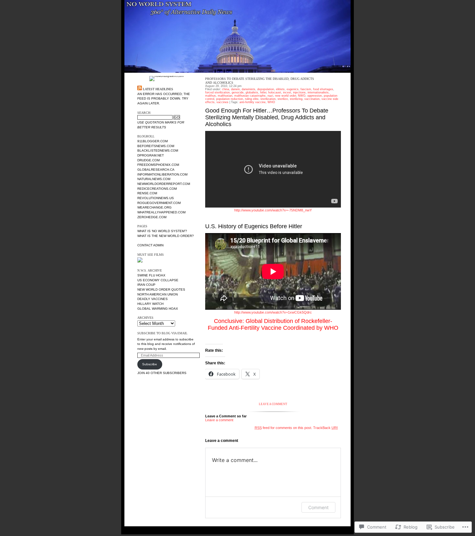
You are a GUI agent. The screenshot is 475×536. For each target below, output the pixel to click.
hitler (263, 92)
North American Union (157, 294)
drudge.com (148, 160)
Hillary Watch (150, 304)
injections (299, 92)
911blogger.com (152, 141)
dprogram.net (150, 155)
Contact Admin (150, 245)
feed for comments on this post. (283, 428)
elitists (280, 89)
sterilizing (296, 99)
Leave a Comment (273, 404)
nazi (270, 95)
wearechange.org (154, 207)
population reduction (229, 99)
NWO (301, 95)
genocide (238, 92)
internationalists (318, 92)
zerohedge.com (151, 217)
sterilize (283, 99)
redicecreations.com (157, 188)
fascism (306, 89)
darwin (235, 89)
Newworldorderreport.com (163, 184)
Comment (318, 507)
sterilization (268, 99)
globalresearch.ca (155, 169)
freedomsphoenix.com (158, 164)
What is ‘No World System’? (162, 231)
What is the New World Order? (165, 236)
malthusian (225, 95)
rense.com (147, 193)
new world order (285, 95)
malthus (210, 95)
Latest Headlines (158, 89)
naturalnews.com (153, 179)
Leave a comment (219, 420)
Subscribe (149, 364)
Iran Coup (146, 284)
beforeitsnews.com (155, 146)
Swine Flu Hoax (151, 275)
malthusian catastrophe (250, 95)
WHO (271, 102)
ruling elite (252, 99)
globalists (252, 92)
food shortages (323, 89)
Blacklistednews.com (157, 150)
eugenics (293, 89)
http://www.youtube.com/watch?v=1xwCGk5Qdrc (273, 312)
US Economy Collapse (157, 280)
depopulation (265, 89)
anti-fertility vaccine (252, 102)
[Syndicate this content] (139, 89)
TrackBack (325, 428)
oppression (314, 95)
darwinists (248, 89)
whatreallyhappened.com (161, 212)
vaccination (312, 99)
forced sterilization (217, 92)
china (225, 89)
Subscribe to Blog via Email (162, 333)
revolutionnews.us (155, 198)
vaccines (222, 102)
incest (287, 92)
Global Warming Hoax (157, 308)
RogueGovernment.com (159, 203)
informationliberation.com (162, 174)
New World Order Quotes (161, 289)
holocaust (274, 92)
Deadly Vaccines (152, 299)
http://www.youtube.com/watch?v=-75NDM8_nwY (273, 210)
